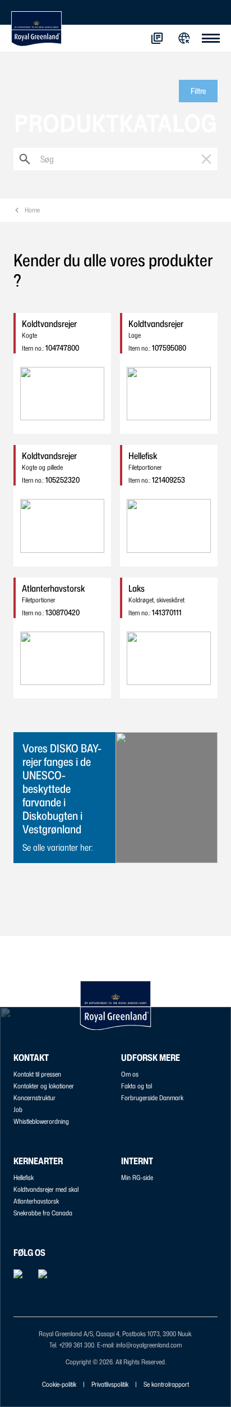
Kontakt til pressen (37, 1074)
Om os (129, 1074)
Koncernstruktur (34, 1097)
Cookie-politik (59, 1384)
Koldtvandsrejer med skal (45, 1189)
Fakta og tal (136, 1086)
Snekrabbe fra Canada (42, 1213)
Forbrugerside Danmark (152, 1097)
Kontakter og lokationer (43, 1086)
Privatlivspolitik (109, 1384)
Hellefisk (23, 1177)
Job (17, 1109)
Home (32, 210)
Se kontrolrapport (166, 1384)
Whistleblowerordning (41, 1121)
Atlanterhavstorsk (36, 1201)
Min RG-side (137, 1177)
